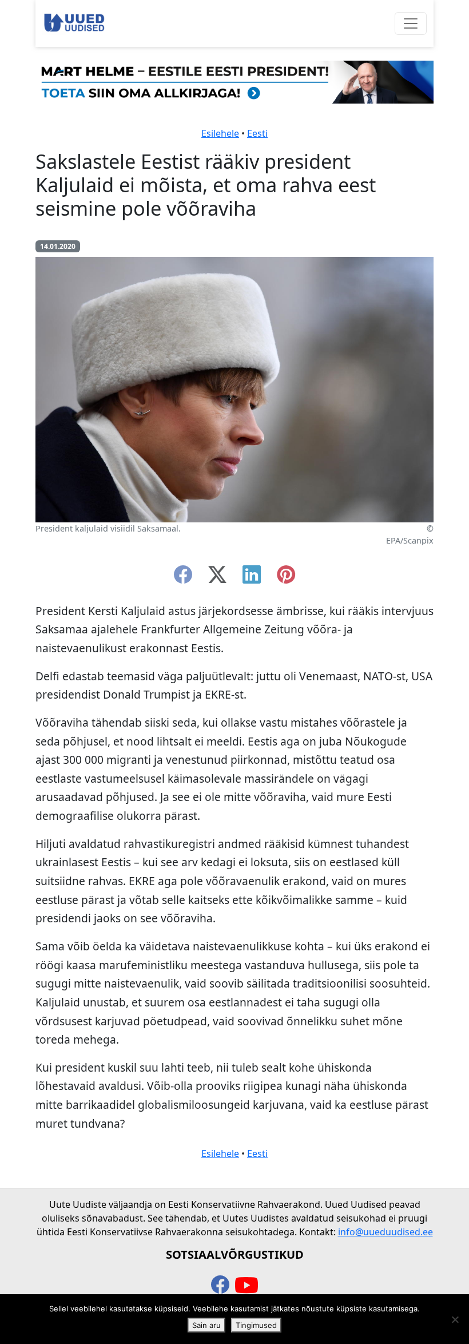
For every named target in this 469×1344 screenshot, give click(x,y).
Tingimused (256, 1325)
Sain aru (206, 1325)
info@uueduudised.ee (385, 1232)
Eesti (257, 133)
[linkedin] (252, 577)
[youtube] (246, 1285)
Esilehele (220, 133)
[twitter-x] (217, 577)
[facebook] (183, 577)
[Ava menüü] (411, 23)
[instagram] (286, 577)
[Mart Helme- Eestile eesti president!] (234, 81)
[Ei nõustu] (454, 1319)
